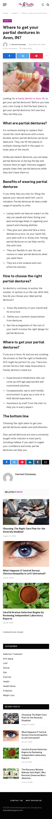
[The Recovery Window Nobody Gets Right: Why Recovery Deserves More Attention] (11, 773)
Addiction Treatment (13, 654)
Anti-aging (8, 659)
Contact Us (16, 801)
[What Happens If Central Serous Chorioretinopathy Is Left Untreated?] (26, 554)
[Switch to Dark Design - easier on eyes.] (43, 4)
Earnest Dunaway (19, 45)
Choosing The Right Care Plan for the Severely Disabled (34, 718)
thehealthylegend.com (13, 810)
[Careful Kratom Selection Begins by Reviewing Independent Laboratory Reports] (26, 596)
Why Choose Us (34, 801)
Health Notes (9, 686)
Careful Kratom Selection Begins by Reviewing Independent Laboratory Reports (23, 615)
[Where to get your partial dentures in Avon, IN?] (26, 77)
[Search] (47, 4)
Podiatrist (7, 691)
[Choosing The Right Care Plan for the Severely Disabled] (26, 512)
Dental (6, 668)
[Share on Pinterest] (36, 56)
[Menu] (5, 4)
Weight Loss (8, 695)
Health (7, 21)
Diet (5, 672)
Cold (5, 663)
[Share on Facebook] (9, 56)
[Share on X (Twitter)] (22, 56)
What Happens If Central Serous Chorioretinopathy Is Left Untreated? (34, 735)
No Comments (11, 49)
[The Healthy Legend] (26, 4)
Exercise (7, 677)
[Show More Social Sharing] (46, 56)
